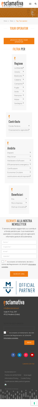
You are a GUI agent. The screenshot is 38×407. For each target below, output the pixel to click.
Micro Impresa (16, 203)
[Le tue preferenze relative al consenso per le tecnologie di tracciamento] (34, 403)
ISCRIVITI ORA (19, 274)
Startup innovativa (18, 207)
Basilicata (18, 76)
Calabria (17, 80)
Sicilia (16, 92)
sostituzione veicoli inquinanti (18, 176)
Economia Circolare (15, 172)
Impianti (10, 153)
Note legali (27, 375)
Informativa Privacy (11, 378)
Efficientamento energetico (18, 165)
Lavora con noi (28, 364)
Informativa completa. (11, 338)
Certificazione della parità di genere (17, 381)
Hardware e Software (15, 161)
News (11, 21)
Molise (16, 99)
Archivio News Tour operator (19, 41)
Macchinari (11, 157)
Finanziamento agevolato (19, 130)
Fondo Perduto (14, 126)
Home (5, 21)
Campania (18, 84)
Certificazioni (12, 168)
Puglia (16, 88)
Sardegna (18, 103)
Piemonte (18, 95)
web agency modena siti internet (11, 389)
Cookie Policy (25, 378)
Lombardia (18, 68)
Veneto (17, 72)
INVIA (29, 342)
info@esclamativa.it (11, 308)
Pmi (12, 199)
